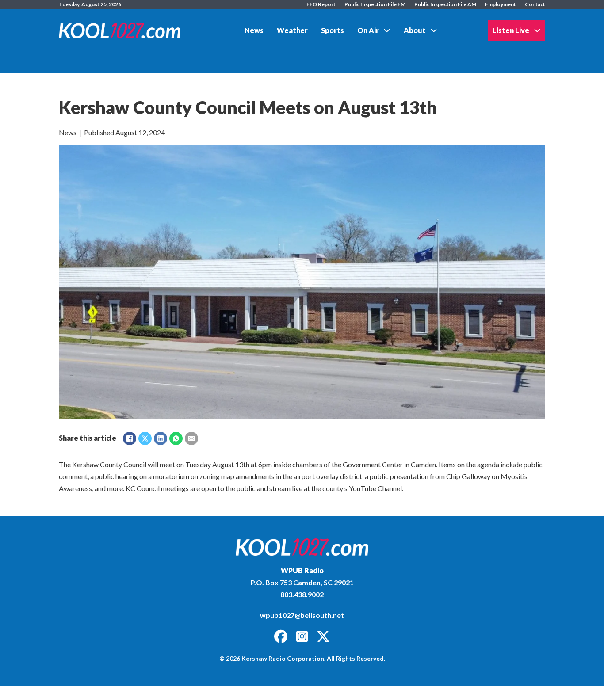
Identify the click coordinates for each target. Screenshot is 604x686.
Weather (292, 30)
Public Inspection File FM (374, 4)
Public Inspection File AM (445, 4)
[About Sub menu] (433, 30)
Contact (535, 4)
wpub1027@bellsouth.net (302, 615)
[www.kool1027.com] (302, 547)
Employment (500, 4)
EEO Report (321, 4)
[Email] (191, 438)
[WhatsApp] (176, 438)
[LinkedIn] (160, 438)
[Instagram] (302, 637)
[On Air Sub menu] (386, 30)
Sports (332, 30)
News (254, 30)
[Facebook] (129, 438)
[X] (145, 438)
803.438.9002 (302, 594)
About (415, 30)
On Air (368, 30)
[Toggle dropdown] (537, 30)
